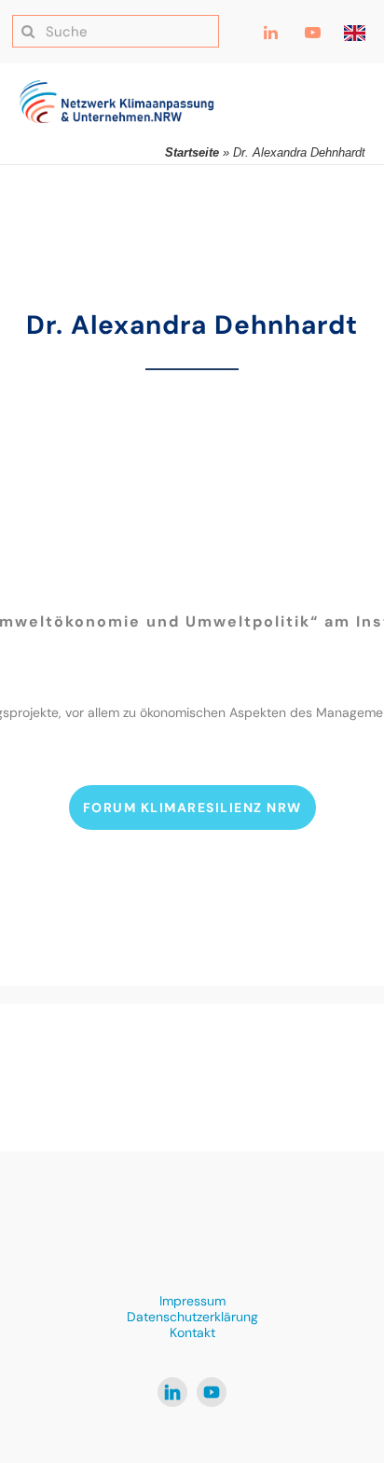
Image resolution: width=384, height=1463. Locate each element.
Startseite (192, 152)
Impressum (192, 1300)
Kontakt (192, 1332)
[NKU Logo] (116, 86)
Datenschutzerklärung (192, 1316)
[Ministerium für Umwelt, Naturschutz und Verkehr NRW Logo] (191, 1077)
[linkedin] (172, 1392)
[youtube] (211, 1392)
